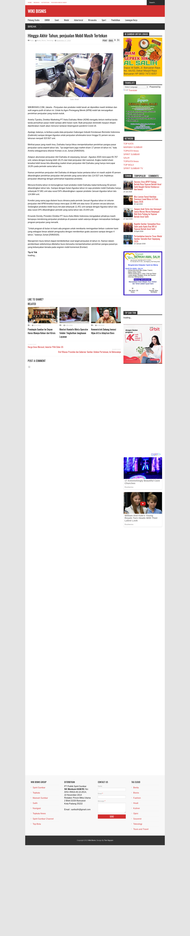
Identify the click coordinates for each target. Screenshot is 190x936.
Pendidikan (115, 20)
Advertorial (78, 20)
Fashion (137, 798)
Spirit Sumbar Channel (43, 819)
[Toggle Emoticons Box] (29, 367)
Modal (66, 20)
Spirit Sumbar (39, 787)
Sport (104, 20)
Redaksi (36, 2)
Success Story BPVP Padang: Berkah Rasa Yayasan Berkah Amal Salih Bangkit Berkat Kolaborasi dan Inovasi (147, 185)
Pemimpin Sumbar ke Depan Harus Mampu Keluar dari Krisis (41, 331)
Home (30, 2)
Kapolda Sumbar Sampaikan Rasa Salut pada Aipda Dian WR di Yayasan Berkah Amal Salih (147, 226)
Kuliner (136, 808)
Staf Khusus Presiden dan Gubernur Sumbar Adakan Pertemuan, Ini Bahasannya (89, 351)
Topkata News (39, 813)
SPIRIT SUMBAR (131, 154)
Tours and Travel (141, 829)
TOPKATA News (131, 151)
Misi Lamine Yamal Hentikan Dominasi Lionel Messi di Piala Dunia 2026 (146, 199)
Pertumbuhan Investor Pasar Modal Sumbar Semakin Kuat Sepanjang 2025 (148, 239)
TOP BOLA (128, 165)
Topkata (36, 793)
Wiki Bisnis (37, 11)
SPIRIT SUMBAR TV (133, 168)
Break (32, 26)
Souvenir (137, 819)
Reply (32, 40)
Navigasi (37, 808)
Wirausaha (92, 20)
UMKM (47, 20)
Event (57, 20)
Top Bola (37, 824)
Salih (35, 803)
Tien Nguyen (108, 840)
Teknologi (50, 40)
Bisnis (44, 40)
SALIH (126, 158)
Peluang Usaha (33, 20)
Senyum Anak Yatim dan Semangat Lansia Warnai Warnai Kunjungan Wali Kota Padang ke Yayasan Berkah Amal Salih (147, 212)
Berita (39, 40)
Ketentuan (45, 2)
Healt (135, 803)
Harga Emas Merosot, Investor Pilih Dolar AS (45, 347)
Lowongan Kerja (131, 20)
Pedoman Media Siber (59, 2)
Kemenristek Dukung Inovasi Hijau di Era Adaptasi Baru (103, 331)
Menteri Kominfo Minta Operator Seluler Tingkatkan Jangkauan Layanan (73, 332)
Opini (135, 813)
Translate (133, 90)
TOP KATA (128, 144)
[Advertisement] (74, 275)
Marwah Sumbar (40, 798)
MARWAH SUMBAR (132, 147)
